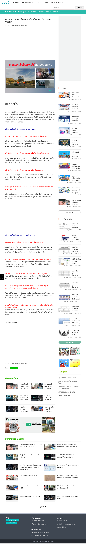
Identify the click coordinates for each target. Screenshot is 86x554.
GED (73, 392)
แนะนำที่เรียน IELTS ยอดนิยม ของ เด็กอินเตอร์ (69, 388)
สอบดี (5, 2)
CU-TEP (63, 395)
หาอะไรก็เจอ (79, 8)
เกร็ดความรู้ (19, 11)
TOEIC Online (64, 392)
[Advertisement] (30, 42)
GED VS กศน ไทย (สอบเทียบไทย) (69, 382)
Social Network (56, 2)
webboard (28, 2)
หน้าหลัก (8, 11)
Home (16, 2)
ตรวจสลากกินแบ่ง (42, 2)
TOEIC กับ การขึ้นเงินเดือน (69, 378)
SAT (69, 395)
